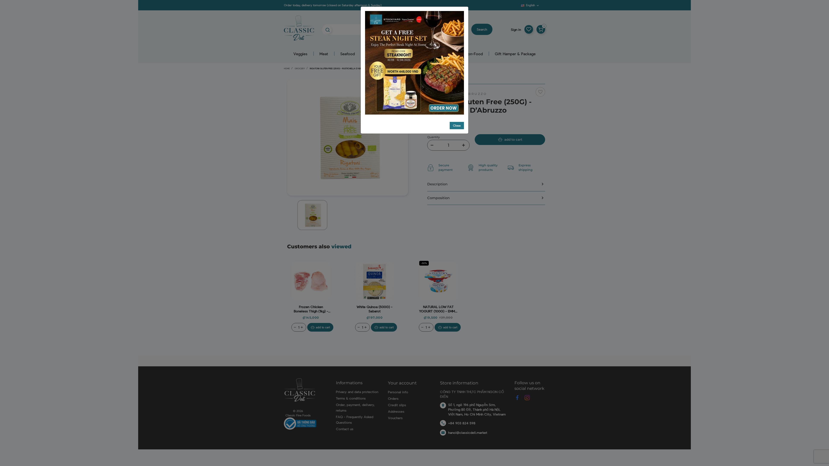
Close (457, 125)
